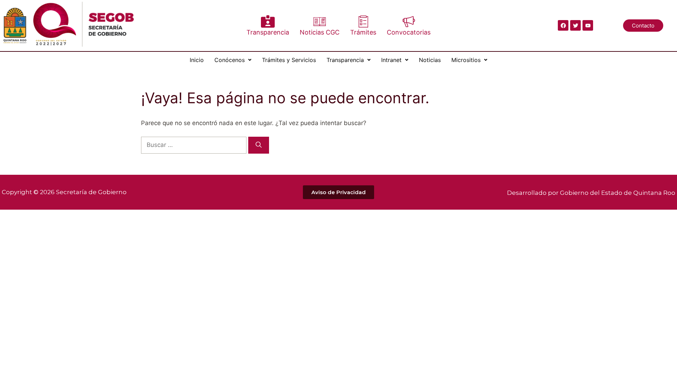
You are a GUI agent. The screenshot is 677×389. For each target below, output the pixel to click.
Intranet (391, 59)
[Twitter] (575, 25)
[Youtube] (588, 25)
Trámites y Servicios (289, 59)
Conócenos (229, 59)
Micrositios (466, 59)
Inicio (197, 59)
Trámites (363, 32)
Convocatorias (409, 32)
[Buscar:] (194, 144)
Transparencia (267, 32)
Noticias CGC (320, 32)
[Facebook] (563, 25)
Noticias (430, 59)
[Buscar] (258, 145)
